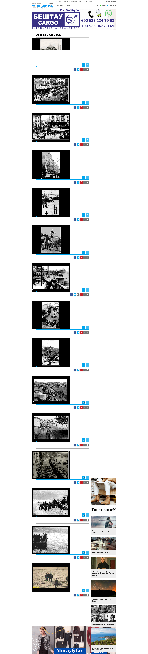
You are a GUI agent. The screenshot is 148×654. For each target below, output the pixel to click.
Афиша (80, 1)
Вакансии (74, 1)
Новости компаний (89, 1)
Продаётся (59, 1)
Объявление (67, 1)
